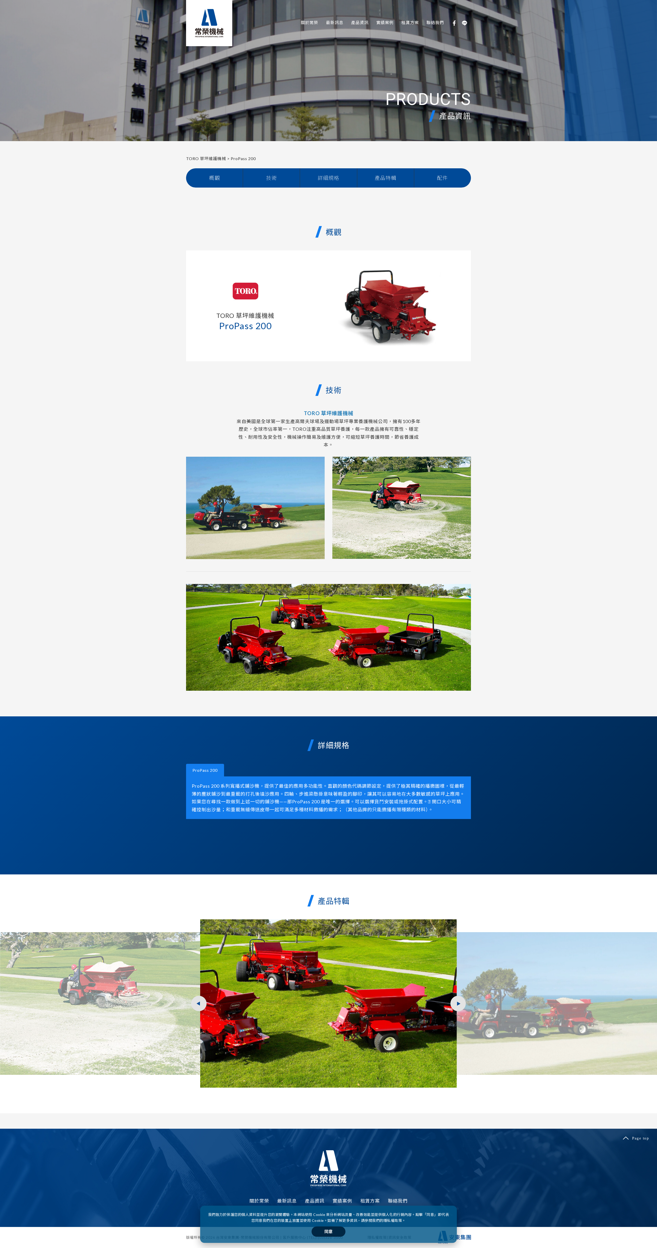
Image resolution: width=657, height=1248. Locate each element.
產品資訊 (360, 22)
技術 (271, 178)
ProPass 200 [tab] (205, 770)
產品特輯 (385, 178)
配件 (442, 178)
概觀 (214, 178)
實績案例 (385, 22)
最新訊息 (334, 22)
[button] (458, 1003)
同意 (328, 1231)
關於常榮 (309, 22)
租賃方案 (410, 22)
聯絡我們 (435, 22)
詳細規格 (328, 178)
